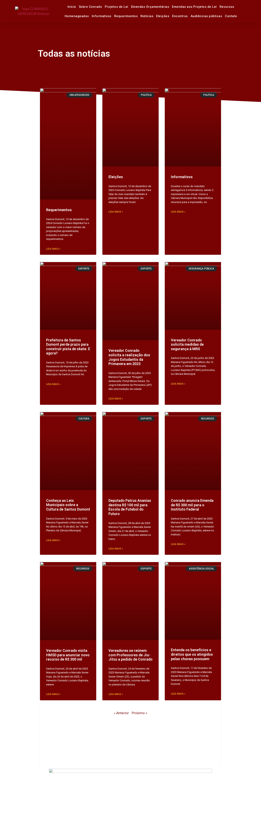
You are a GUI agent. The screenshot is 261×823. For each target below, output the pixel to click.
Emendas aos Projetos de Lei (194, 7)
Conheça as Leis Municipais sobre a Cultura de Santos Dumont (68, 504)
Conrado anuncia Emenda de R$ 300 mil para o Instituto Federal (192, 504)
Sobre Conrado (90, 7)
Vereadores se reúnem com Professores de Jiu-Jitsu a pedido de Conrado (130, 654)
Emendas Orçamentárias (150, 7)
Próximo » (139, 713)
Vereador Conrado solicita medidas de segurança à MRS (187, 344)
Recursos (227, 7)
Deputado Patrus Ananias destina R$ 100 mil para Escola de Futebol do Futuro (129, 507)
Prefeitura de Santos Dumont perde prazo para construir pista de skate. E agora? (68, 346)
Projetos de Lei (116, 7)
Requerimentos (126, 16)
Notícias (146, 16)
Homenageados (77, 16)
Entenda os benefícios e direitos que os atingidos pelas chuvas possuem (192, 654)
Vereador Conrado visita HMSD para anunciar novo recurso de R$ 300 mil (68, 654)
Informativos (101, 16)
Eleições (162, 16)
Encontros (180, 16)
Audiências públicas (206, 16)
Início (71, 7)
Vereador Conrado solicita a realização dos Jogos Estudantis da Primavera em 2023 (129, 357)
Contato (231, 16)
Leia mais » (53, 248)
